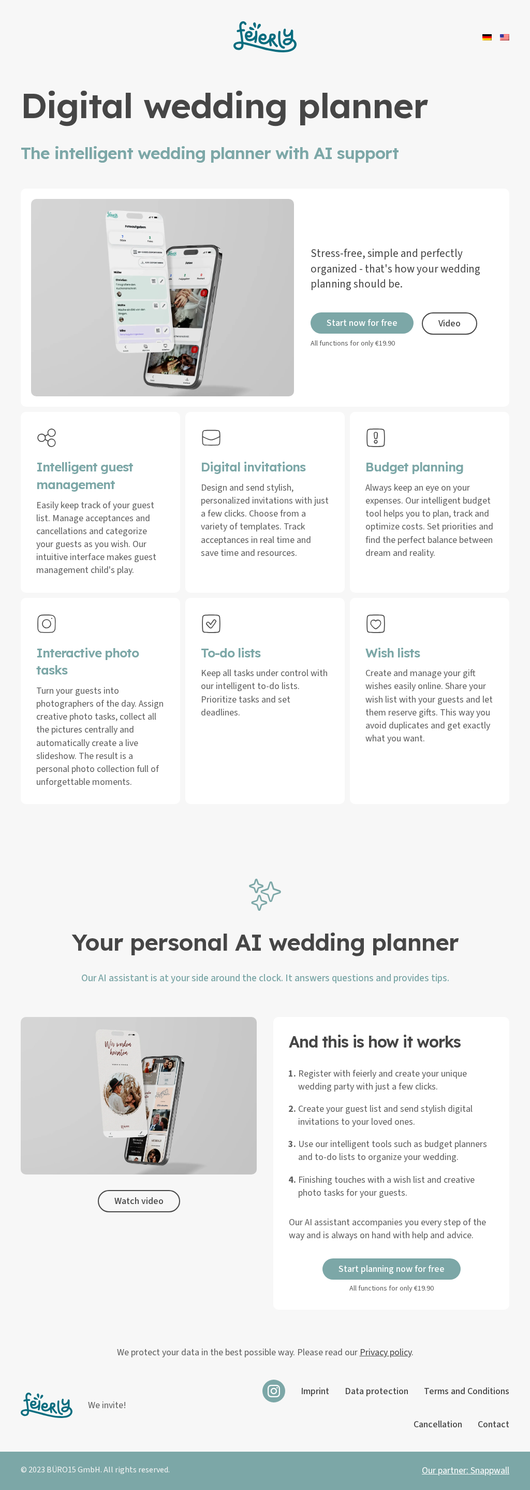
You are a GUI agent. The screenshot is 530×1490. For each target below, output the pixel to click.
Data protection (376, 1391)
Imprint (315, 1391)
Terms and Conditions (466, 1391)
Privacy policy (385, 1352)
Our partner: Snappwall (465, 1470)
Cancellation (438, 1424)
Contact (493, 1424)
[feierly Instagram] (273, 1391)
